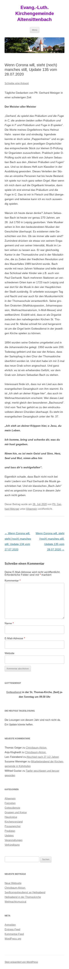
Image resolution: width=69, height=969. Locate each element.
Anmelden (10, 924)
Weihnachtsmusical (15, 901)
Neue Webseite (13, 883)
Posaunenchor (13, 826)
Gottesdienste (12, 807)
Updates (9, 835)
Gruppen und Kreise (16, 812)
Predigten (10, 830)
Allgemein (31, 508)
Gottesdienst (13, 692)
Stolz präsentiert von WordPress (21, 962)
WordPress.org (13, 938)
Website (9, 653)
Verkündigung (12, 844)
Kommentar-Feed (14, 934)
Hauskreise (11, 817)
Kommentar (13, 580)
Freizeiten (10, 803)
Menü (34, 30)
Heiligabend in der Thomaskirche (23, 897)
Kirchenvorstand (14, 821)
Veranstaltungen (13, 840)
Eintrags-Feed (12, 929)
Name (9, 623)
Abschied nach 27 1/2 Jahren (42, 756)
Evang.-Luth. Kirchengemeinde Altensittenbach (34, 13)
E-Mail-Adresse (15, 638)
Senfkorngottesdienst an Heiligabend (25, 892)
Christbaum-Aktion (36, 747)
